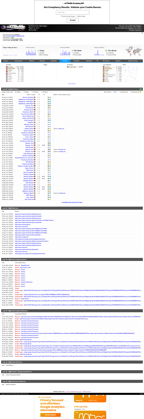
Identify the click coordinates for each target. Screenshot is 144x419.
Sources (6, 60)
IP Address (35, 92)
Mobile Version (87, 391)
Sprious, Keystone (28, 130)
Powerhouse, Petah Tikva (26, 141)
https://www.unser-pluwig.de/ (22, 224)
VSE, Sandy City (29, 199)
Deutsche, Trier (29, 105)
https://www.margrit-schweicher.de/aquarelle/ (26, 249)
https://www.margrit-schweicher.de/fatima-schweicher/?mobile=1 (31, 241)
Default (18, 92)
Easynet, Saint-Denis (27, 164)
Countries (65, 60)
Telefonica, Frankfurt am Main (25, 166)
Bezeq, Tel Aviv (29, 168)
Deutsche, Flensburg (27, 155)
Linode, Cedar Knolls (27, 118)
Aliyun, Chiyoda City (28, 116)
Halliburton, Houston (27, 191)
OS (97, 60)
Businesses (135, 92)
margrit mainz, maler (25, 267)
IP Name (26, 92)
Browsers (118, 60)
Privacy (141, 393)
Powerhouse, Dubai (28, 139)
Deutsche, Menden (28, 176)
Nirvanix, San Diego (28, 97)
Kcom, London (29, 137)
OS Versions (106, 60)
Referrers (31, 60)
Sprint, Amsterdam (28, 172)
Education (124, 92)
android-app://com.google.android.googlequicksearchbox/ (30, 239)
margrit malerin (25, 298)
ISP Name (45, 92)
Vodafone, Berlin (29, 128)
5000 (9, 208)
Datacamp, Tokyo (28, 124)
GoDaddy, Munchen (28, 180)
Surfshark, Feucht (28, 110)
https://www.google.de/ (26, 339)
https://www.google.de (25, 343)
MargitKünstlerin (25, 265)
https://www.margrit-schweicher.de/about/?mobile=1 (28, 216)
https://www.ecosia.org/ (21, 247)
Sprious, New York (28, 184)
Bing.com (61, 128)
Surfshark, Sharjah (28, 174)
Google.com (62, 149)
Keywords (42, 60)
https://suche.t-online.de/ (21, 226)
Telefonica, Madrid (28, 193)
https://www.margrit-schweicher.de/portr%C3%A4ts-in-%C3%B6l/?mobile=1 (34, 220)
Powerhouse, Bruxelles (27, 159)
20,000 (10, 89)
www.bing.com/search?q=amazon (30, 320)
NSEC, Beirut (29, 170)
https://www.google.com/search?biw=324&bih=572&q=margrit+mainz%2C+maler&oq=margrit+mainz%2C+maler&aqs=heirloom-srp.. (54, 318)
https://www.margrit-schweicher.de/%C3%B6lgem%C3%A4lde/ (31, 228)
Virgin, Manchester (28, 153)
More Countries (72, 83)
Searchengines (18, 60)
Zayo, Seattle (29, 197)
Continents (53, 60)
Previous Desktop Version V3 (73, 391)
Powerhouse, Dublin (28, 112)
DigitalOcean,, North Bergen (26, 99)
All (116, 92)
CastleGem (30, 122)
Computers (76, 60)
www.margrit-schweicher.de (16, 36)
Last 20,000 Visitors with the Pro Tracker (72, 202)
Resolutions (89, 60)
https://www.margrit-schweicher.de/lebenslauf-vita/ (28, 214)
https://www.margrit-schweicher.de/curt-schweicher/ (28, 222)
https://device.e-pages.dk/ (21, 237)
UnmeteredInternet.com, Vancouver (24, 157)
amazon (23, 269)
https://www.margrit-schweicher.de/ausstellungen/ (28, 235)
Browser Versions (133, 60)
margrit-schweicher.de (26, 282)
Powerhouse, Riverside (27, 132)
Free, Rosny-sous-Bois (27, 114)
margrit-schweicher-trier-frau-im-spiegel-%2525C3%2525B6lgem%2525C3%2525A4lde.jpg (46, 294)
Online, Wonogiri (28, 120)
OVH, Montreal (29, 107)
